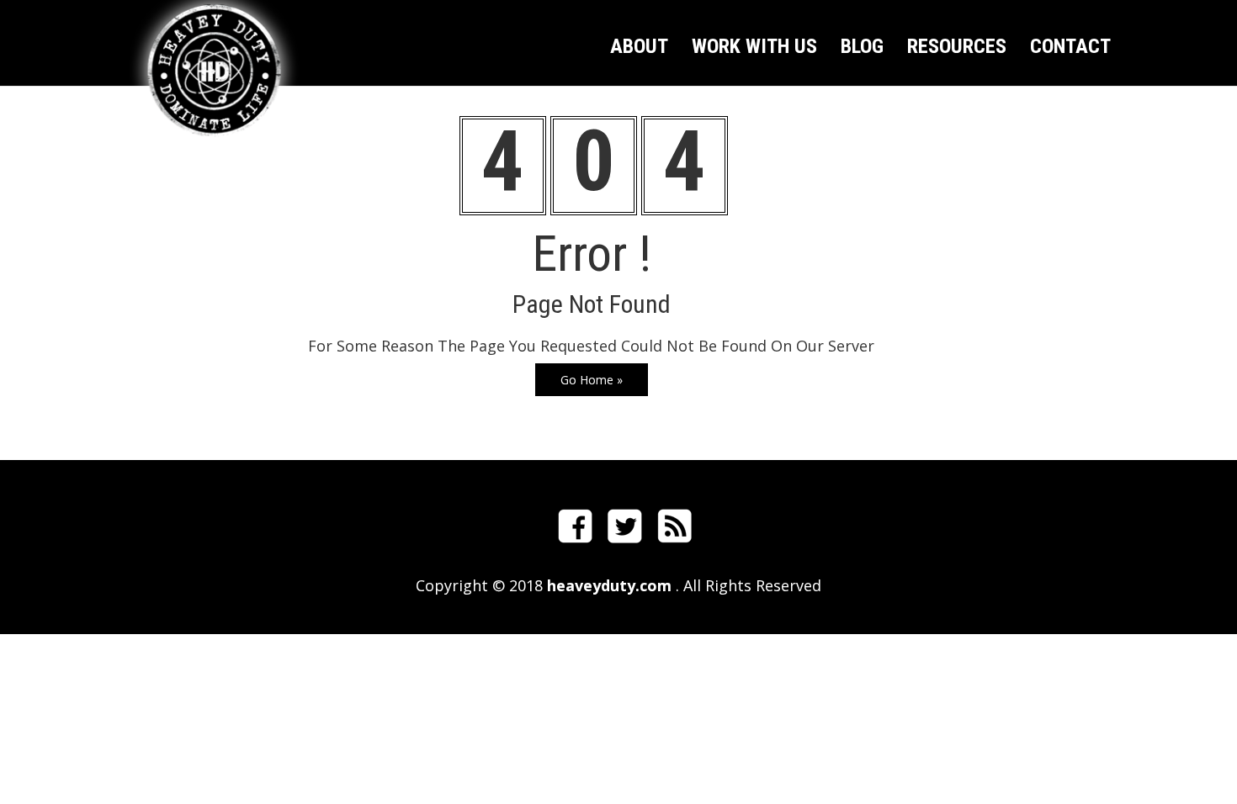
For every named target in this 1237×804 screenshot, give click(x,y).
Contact (1070, 49)
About (639, 49)
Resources (956, 49)
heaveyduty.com (607, 585)
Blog (862, 49)
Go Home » (591, 380)
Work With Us (754, 49)
